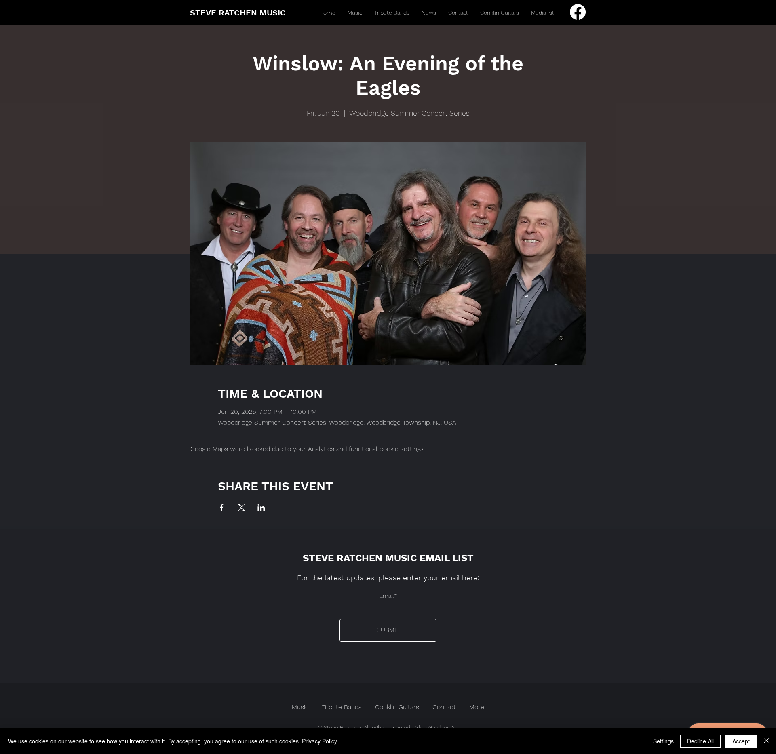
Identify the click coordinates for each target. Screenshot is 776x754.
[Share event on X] (241, 507)
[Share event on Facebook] (222, 507)
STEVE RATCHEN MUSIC (238, 12)
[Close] (766, 741)
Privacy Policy (319, 741)
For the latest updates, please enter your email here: (388, 577)
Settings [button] (663, 741)
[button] (355, 12)
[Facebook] (578, 12)
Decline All (700, 741)
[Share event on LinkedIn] (261, 507)
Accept (741, 741)
